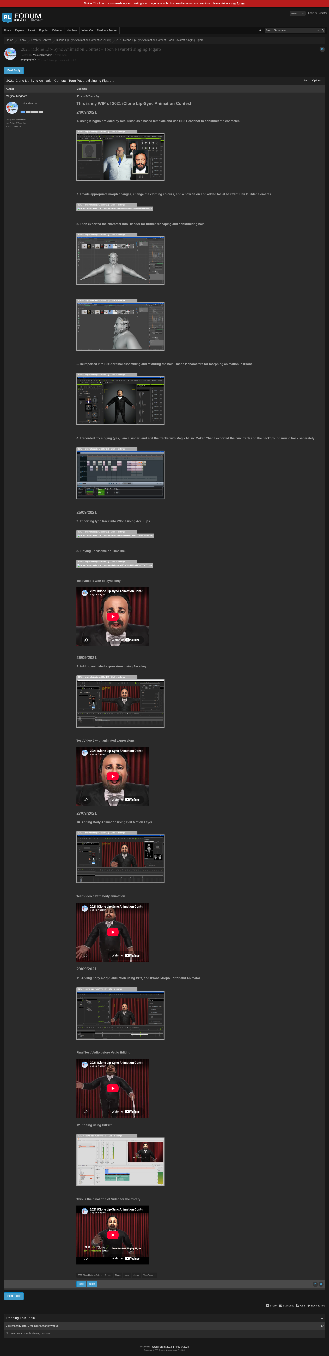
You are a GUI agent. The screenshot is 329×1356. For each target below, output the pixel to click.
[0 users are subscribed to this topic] (322, 49)
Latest (31, 30)
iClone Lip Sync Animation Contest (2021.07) (83, 40)
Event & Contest (41, 40)
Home (7, 30)
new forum (238, 3)
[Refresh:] (322, 1325)
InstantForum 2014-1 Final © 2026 (170, 1346)
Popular (43, 30)
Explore (19, 30)
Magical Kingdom (42, 55)
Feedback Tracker (107, 30)
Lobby (22, 40)
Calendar (57, 30)
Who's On (87, 30)
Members (71, 30)
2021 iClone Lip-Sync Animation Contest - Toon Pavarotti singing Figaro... (161, 40)
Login (311, 13)
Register (322, 13)
